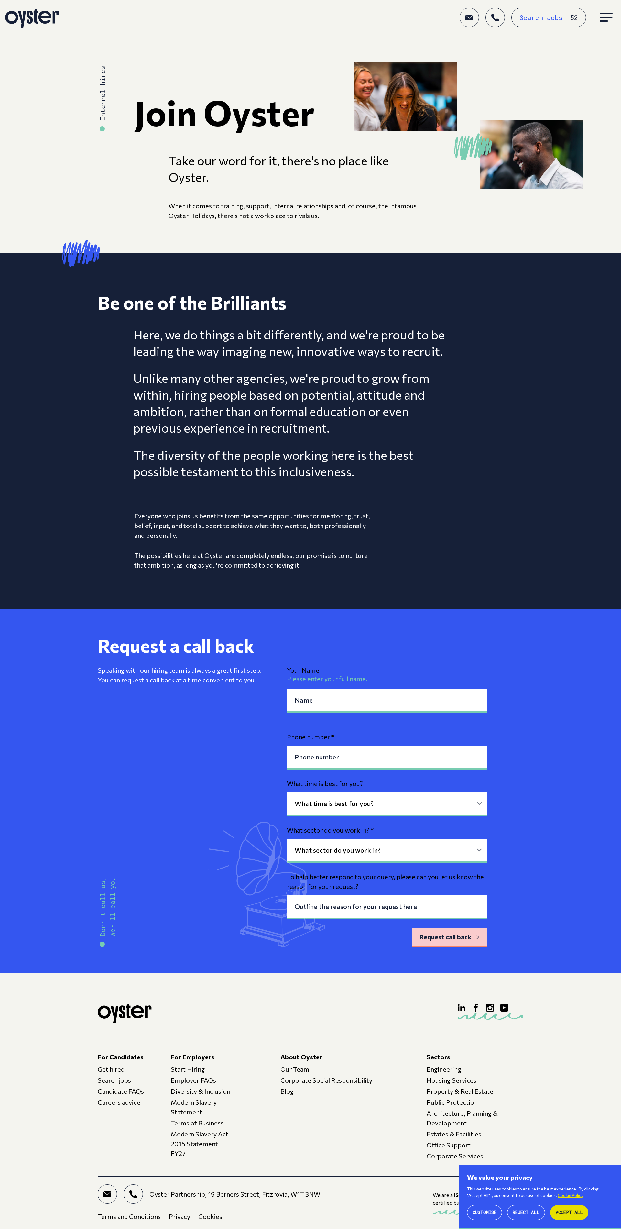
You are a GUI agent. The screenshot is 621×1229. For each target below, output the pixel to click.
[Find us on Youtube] (504, 1008)
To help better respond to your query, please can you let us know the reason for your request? (385, 881)
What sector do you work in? (330, 830)
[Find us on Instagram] (490, 1008)
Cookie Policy (570, 1195)
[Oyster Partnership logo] (32, 17)
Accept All (569, 1212)
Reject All (526, 1212)
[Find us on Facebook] (476, 1008)
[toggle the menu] (606, 17)
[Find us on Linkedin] (461, 1008)
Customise (484, 1212)
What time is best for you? (325, 783)
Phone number (310, 737)
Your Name (303, 670)
